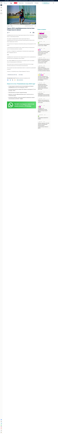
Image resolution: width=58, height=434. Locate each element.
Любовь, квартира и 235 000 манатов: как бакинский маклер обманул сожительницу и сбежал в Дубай (43, 125)
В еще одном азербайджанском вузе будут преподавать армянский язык (44, 94)
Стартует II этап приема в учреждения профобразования (12, 0)
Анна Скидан (21, 74)
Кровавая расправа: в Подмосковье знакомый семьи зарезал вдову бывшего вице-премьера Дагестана (43, 87)
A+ (34, 32)
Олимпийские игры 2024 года (12, 74)
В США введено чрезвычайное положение (29, 0)
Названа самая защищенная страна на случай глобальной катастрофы (43, 101)
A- (30, 32)
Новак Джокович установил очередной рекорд (17, 92)
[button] (41, 2)
